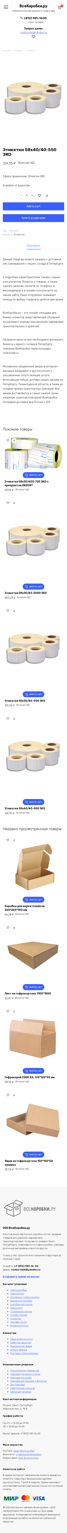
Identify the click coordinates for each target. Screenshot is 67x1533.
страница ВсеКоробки (28, 1454)
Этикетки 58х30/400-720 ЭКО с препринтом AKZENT (27, 483)
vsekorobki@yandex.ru (33, 32)
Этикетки (31, 50)
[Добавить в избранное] (39, 195)
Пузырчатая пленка (21, 1311)
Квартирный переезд (22, 1388)
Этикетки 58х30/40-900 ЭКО (25, 700)
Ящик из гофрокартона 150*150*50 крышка (29, 1162)
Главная (7, 50)
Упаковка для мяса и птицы (25, 1374)
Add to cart (33, 206)
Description (33, 245)
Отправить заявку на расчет (21, 1276)
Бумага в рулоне (19, 1325)
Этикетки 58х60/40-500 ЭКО (25, 808)
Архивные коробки (21, 1300)
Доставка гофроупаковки (24, 1353)
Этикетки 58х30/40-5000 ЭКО (26, 593)
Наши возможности (21, 1339)
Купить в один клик (33, 218)
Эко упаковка (17, 1384)
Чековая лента (18, 1322)
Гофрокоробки (18, 1290)
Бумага (18, 50)
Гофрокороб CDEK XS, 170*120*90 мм (30, 1077)
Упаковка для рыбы (20, 1377)
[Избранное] (33, 36)
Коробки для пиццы (21, 1304)
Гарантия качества (20, 1342)
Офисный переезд (20, 1391)
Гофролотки (17, 1293)
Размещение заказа (21, 1346)
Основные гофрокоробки (24, 1297)
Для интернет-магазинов (24, 1370)
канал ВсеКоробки (23, 1450)
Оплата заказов (18, 1349)
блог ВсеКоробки (28, 1457)
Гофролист (16, 1307)
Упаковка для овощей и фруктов (28, 1381)
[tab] (33, 245)
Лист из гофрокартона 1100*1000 (28, 993)
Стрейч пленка (18, 1315)
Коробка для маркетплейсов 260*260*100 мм (25, 908)
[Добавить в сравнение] (47, 195)
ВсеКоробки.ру (33, 6)
